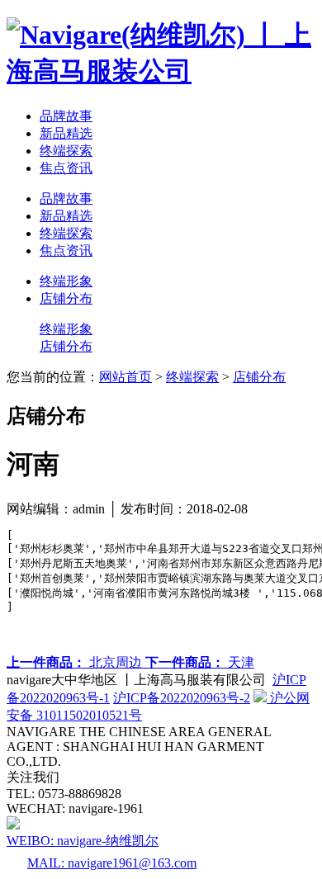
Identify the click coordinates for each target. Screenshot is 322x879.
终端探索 (66, 151)
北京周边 (76, 662)
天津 (199, 662)
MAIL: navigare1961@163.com (112, 863)
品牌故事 (66, 116)
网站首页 (125, 377)
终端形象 (66, 281)
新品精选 (66, 133)
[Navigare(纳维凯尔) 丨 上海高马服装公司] (161, 71)
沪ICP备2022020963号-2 (181, 698)
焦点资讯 (66, 168)
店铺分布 (66, 298)
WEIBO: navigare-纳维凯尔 (83, 841)
